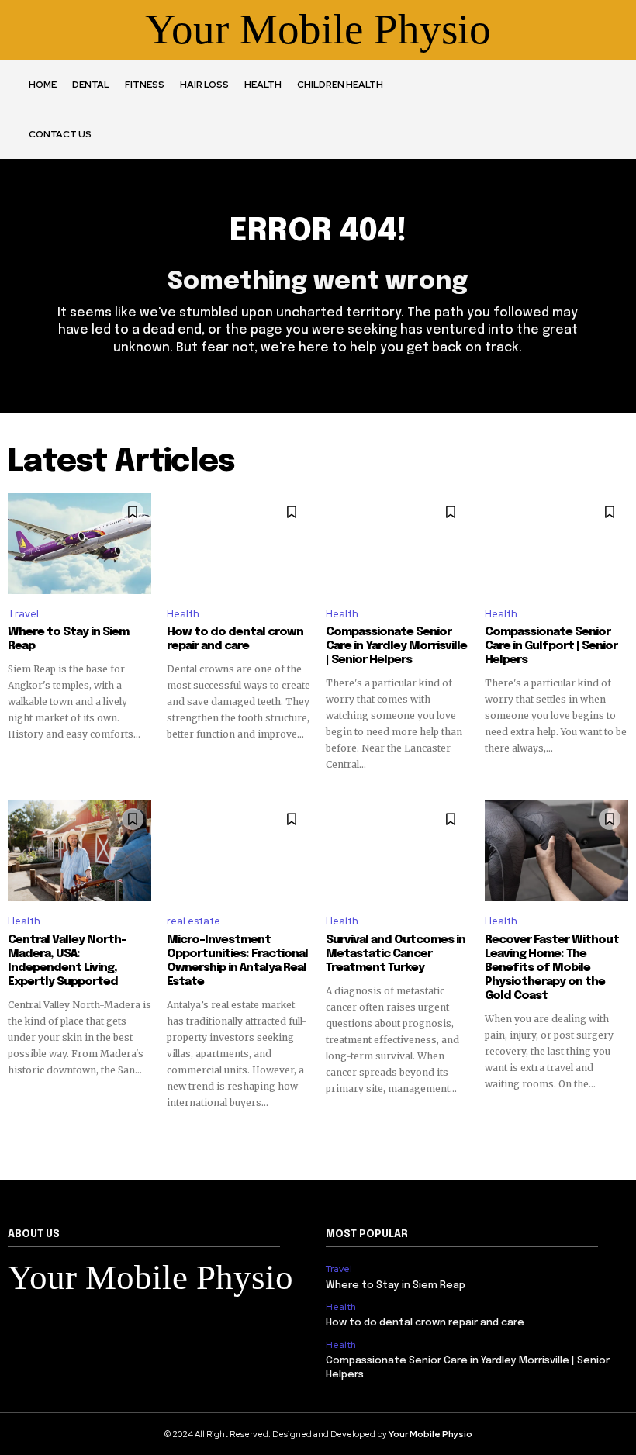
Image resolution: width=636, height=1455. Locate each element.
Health (183, 613)
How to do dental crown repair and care (235, 639)
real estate (193, 921)
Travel (23, 613)
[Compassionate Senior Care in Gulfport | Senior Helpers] (556, 543)
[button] (450, 109)
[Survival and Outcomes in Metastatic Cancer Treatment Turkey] (397, 850)
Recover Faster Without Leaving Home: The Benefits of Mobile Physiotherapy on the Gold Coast (552, 968)
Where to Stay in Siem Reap (395, 1285)
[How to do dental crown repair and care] (238, 543)
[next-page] (618, 1137)
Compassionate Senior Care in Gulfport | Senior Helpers (551, 646)
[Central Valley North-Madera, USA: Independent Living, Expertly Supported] (79, 850)
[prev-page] (17, 1137)
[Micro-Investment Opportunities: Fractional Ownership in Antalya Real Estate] (238, 850)
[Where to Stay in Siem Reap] (79, 543)
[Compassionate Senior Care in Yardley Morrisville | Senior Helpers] (397, 543)
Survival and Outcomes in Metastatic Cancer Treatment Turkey (395, 954)
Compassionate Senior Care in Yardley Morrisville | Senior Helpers (396, 646)
